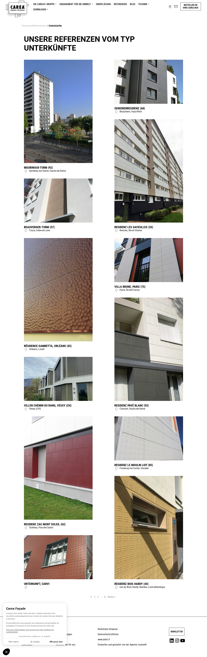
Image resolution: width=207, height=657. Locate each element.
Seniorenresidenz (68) (129, 108)
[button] (170, 6)
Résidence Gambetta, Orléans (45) (48, 346)
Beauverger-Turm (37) (39, 227)
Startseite (27, 25)
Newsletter (177, 631)
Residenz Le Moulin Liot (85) (133, 465)
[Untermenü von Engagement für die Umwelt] (92, 4)
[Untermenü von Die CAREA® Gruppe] (56, 4)
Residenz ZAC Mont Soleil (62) (44, 524)
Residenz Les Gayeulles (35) (133, 227)
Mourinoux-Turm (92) (38, 167)
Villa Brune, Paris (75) (129, 286)
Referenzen (40, 25)
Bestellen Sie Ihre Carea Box (190, 6)
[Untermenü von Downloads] (47, 9)
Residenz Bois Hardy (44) (131, 584)
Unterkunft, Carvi (36, 584)
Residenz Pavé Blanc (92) (131, 405)
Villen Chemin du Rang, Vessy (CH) (47, 405)
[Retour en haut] (196, 650)
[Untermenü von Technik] (148, 4)
